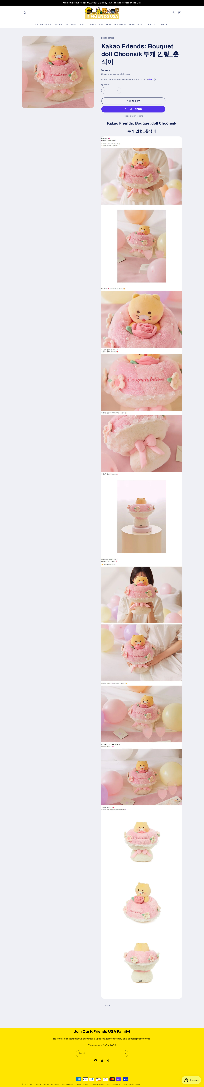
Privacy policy (82, 1084)
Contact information (131, 1084)
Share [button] (107, 1005)
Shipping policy (113, 1084)
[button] (25, 13)
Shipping (105, 74)
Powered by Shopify (50, 1084)
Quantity (105, 85)
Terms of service (98, 1084)
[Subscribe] (125, 1053)
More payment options (133, 116)
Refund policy (67, 1084)
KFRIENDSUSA (35, 1084)
